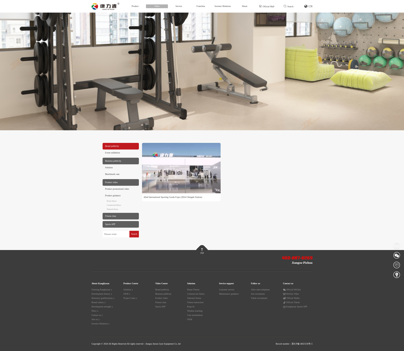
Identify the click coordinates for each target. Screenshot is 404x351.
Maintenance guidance (229, 294)
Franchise (200, 6)
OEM (125, 294)
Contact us (96, 315)
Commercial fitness (114, 205)
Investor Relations (223, 6)
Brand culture (98, 302)
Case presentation (195, 315)
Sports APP (160, 306)
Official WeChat (293, 289)
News (94, 311)
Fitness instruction (195, 302)
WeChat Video (292, 294)
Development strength (101, 306)
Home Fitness (193, 289)
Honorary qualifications (102, 298)
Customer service (226, 289)
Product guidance (113, 195)
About (244, 6)
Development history (101, 294)
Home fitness (112, 201)
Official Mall (268, 6)
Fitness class (160, 302)
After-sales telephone (260, 289)
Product (135, 6)
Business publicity (163, 294)
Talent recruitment (259, 298)
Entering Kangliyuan (101, 289)
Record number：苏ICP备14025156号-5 (294, 344)
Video (157, 6)
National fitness (112, 209)
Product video (161, 298)
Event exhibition (112, 153)
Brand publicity (162, 289)
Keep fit (190, 306)
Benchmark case (112, 174)
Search (290, 6)
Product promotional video (117, 189)
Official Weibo (293, 298)
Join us (95, 319)
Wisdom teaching (194, 311)
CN (310, 6)
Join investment (258, 294)
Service (178, 6)
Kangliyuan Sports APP (296, 306)
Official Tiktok (293, 302)
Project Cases (129, 298)
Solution (109, 167)
